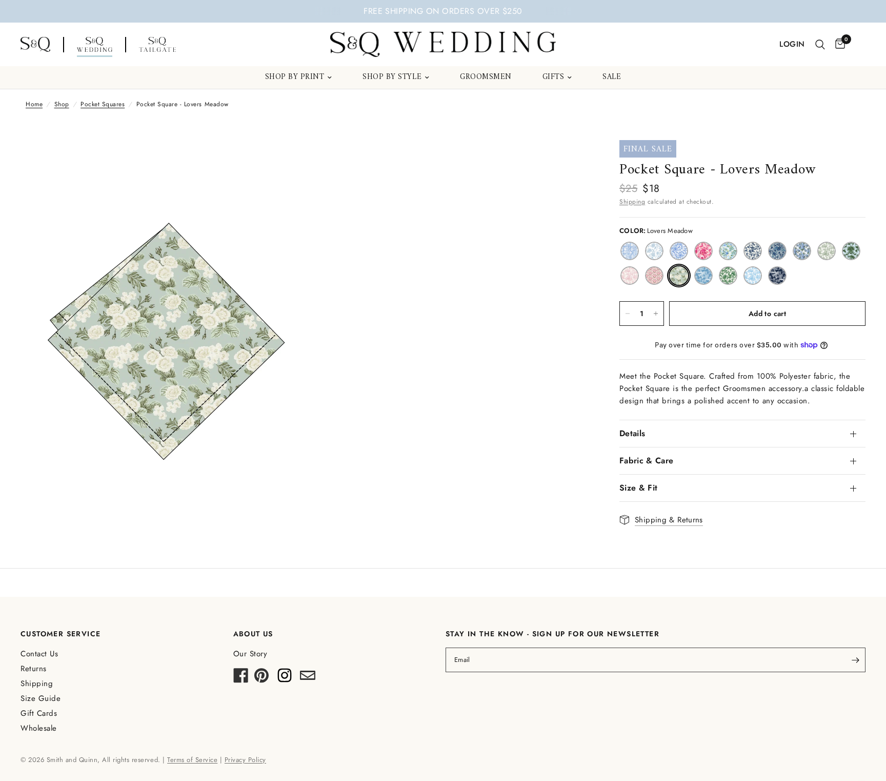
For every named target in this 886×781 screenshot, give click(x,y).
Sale (611, 77)
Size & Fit (638, 488)
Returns (34, 668)
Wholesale (39, 728)
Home (34, 104)
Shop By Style (392, 77)
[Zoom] (283, 161)
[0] (837, 44)
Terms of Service (192, 760)
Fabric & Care (646, 460)
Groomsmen (486, 77)
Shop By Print (295, 77)
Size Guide (41, 698)
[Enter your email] (855, 660)
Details (632, 433)
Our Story (250, 653)
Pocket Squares (102, 104)
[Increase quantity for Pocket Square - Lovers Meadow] (655, 313)
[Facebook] (241, 678)
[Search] (820, 44)
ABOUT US (253, 633)
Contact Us (39, 653)
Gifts (553, 77)
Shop (61, 104)
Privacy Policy (245, 760)
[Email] (307, 678)
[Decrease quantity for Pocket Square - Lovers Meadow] (627, 313)
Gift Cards (39, 713)
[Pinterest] (261, 678)
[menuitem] (299, 77)
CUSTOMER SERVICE (60, 633)
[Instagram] (284, 678)
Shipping (632, 201)
